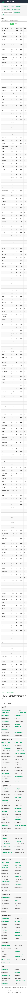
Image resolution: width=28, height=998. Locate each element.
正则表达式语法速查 (6, 781)
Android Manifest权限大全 (20, 959)
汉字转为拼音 (5, 867)
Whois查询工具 (18, 729)
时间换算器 (4, 932)
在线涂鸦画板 (5, 6)
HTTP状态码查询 (18, 735)
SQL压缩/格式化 (18, 745)
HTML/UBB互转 (18, 773)
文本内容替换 (5, 870)
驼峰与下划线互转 (6, 881)
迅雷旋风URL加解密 (6, 794)
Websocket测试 (18, 897)
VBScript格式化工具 (6, 762)
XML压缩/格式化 (18, 748)
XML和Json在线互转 (6, 849)
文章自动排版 (18, 862)
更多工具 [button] (4, 15)
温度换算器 (17, 930)
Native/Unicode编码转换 (20, 825)
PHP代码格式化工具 (6, 748)
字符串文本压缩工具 (19, 879)
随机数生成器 (5, 887)
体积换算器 (17, 924)
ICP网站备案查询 (5, 732)
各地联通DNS (5, 906)
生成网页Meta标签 (19, 721)
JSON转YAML (5, 855)
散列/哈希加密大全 (6, 808)
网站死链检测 (18, 726)
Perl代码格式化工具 (19, 759)
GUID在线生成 (5, 814)
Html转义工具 (18, 764)
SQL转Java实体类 (19, 846)
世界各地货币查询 (16, 9)
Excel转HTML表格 (19, 770)
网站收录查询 (5, 729)
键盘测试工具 (5, 831)
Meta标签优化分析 (19, 732)
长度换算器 (4, 930)
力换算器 (17, 938)
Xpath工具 (17, 781)
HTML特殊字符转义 (19, 954)
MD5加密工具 (5, 789)
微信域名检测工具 (6, 710)
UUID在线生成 (18, 811)
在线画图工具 (5, 969)
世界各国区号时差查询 (7, 12)
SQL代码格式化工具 (6, 753)
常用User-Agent (18, 945)
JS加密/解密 (17, 789)
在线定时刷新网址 (6, 724)
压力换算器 (4, 927)
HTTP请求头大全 (5, 951)
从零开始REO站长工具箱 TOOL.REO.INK (17, 987)
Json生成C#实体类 (6, 843)
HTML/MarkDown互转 (6, 776)
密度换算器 (4, 938)
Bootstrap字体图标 (6, 959)
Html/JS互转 (4, 764)
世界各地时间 (19, 6)
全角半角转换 (18, 881)
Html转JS (17, 762)
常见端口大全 (5, 956)
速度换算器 (17, 932)
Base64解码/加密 (18, 794)
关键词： (3, 18)
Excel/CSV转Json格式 (19, 849)
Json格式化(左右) (5, 841)
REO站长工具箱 (10, 1)
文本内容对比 (18, 870)
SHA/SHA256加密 (18, 805)
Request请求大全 (18, 948)
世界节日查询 (17, 12)
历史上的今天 (18, 983)
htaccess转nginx (18, 710)
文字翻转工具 (5, 876)
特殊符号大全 (5, 983)
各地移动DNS (18, 906)
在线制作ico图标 (5, 721)
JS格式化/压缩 (5, 745)
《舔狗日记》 (18, 972)
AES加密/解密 (5, 800)
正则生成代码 (5, 778)
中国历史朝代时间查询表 (20, 980)
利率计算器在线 (5, 918)
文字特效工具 (5, 879)
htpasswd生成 (18, 814)
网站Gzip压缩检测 (6, 726)
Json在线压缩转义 (19, 841)
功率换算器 (17, 927)
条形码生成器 (5, 817)
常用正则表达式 (18, 956)
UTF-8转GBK (18, 819)
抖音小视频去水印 (18, 715)
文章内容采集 (5, 865)
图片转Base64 (5, 819)
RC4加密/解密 (5, 803)
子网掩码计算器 (18, 918)
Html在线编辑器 (5, 862)
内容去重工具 (18, 876)
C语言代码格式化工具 (19, 756)
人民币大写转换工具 (19, 884)
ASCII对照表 (4, 954)
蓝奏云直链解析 (5, 715)
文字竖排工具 (18, 873)
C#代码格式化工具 (6, 750)
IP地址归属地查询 (6, 897)
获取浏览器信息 (5, 900)
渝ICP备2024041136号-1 (16, 992)
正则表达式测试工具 (19, 776)
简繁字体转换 (18, 865)
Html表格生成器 (5, 773)
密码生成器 (4, 811)
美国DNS (4, 911)
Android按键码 (18, 828)
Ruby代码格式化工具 (6, 756)
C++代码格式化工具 (6, 759)
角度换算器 (4, 935)
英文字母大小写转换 (6, 884)
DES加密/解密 (18, 800)
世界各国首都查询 (6, 9)
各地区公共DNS (5, 903)
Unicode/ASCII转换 (6, 822)
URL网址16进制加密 (19, 791)
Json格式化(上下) (18, 838)
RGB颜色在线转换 (6, 945)
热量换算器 (4, 924)
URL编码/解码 (5, 825)
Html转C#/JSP (5, 767)
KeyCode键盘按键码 (6, 828)
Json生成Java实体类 (19, 843)
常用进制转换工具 (6, 890)
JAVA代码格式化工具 (19, 750)
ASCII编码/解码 (18, 822)
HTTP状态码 (17, 951)
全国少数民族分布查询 (6, 980)
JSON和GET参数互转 (19, 852)
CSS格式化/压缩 (18, 742)
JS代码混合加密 (5, 791)
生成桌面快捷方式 (6, 718)
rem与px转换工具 (18, 718)
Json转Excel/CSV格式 (7, 852)
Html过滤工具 (18, 778)
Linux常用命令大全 (6, 962)
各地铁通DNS (5, 908)
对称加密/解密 (18, 797)
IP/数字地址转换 (18, 817)
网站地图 (8, 992)
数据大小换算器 (18, 935)
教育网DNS (17, 908)
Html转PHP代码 (18, 767)
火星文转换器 (18, 867)
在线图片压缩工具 (6, 712)
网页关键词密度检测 (6, 735)
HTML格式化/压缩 (6, 742)
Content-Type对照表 (6, 948)
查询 (12, 23)
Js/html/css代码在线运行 (20, 712)
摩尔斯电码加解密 (18, 808)
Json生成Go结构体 (6, 846)
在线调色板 (17, 724)
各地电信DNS (18, 903)
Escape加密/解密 (5, 797)
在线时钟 (12, 6)
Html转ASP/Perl (5, 770)
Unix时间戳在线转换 (19, 887)
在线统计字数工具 (6, 873)
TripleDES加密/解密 (6, 805)
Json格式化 (4, 838)
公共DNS (17, 900)
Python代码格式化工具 (20, 753)
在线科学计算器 (5, 921)
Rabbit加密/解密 (18, 803)
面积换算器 (17, 921)
